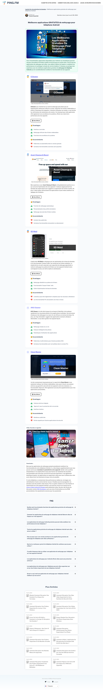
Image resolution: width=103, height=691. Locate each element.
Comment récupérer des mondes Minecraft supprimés (39, 651)
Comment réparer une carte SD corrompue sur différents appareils (65, 663)
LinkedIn (56, 681)
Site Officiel (37, 120)
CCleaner (34, 77)
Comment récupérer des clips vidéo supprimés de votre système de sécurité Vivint (65, 597)
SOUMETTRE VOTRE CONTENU (48, 2)
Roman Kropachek (33, 16)
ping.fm (13, 2)
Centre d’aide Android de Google (35, 487)
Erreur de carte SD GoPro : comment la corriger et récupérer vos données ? (39, 619)
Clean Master (36, 352)
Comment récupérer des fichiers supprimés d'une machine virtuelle (39, 640)
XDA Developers (41, 489)
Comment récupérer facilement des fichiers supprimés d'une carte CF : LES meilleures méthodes (38, 664)
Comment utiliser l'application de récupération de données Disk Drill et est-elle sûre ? (66, 641)
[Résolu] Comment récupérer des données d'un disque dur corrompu (39, 597)
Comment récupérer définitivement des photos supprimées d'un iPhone (63, 630)
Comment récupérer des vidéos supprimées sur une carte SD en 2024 (66, 608)
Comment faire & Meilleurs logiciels (68, 2)
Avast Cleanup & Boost (40, 155)
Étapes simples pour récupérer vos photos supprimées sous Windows (65, 619)
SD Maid (34, 231)
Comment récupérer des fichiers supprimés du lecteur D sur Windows (39, 608)
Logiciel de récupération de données (90, 2)
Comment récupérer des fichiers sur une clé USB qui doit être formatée (66, 652)
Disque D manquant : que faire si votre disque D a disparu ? (39, 629)
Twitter (48, 681)
